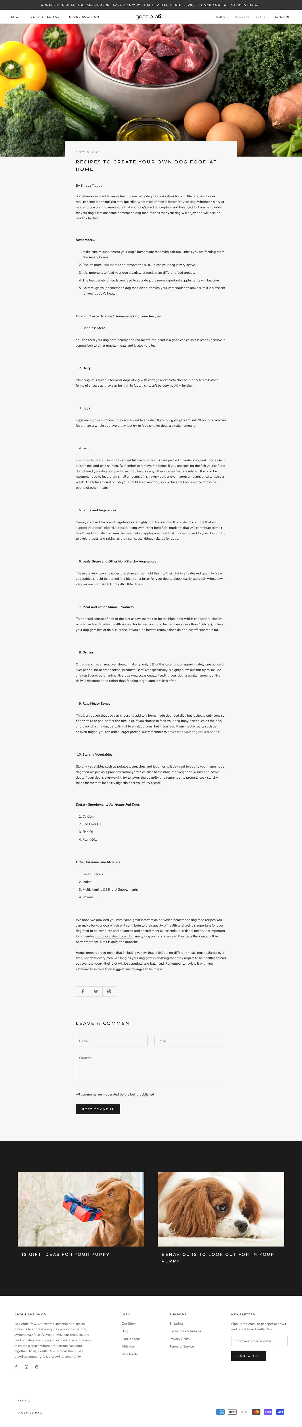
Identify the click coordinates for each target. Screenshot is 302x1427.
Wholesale (130, 1354)
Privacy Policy (180, 1339)
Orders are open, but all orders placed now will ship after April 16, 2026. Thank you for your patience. (151, 4)
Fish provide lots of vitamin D (97, 460)
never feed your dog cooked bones (193, 732)
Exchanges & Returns (185, 1331)
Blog (125, 1331)
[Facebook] (16, 1366)
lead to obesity (211, 619)
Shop (16, 16)
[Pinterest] (36, 1366)
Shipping (176, 1323)
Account (242, 17)
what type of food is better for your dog (167, 202)
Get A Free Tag (45, 16)
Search (262, 17)
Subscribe (249, 1355)
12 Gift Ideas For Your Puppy (66, 1254)
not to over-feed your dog (115, 936)
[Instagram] (26, 1366)
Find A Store (131, 1339)
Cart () (283, 16)
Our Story (129, 1323)
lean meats (111, 265)
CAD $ (220, 17)
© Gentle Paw (30, 1412)
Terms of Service (182, 1346)
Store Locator (84, 16)
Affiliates (128, 1346)
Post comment (98, 1109)
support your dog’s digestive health (102, 527)
